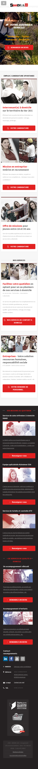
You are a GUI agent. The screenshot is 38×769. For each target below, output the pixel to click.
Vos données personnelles (18, 755)
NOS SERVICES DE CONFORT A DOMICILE (19, 321)
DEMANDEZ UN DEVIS (18, 600)
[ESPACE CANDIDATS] (19, 150)
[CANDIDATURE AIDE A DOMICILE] (19, 91)
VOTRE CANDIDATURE (19, 128)
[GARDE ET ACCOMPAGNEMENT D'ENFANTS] (18, 618)
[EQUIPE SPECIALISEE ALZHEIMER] (19, 474)
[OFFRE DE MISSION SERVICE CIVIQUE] (19, 209)
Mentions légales (18, 752)
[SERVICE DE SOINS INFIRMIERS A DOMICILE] (19, 428)
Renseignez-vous (19, 455)
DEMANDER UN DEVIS (19, 47)
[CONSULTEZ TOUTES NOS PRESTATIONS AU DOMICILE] (19, 271)
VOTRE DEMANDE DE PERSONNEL (19, 388)
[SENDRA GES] (19, 7)
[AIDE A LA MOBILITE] (18, 575)
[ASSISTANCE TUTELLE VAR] (19, 521)
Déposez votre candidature (22, 667)
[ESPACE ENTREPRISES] (19, 344)
